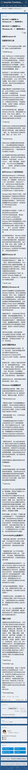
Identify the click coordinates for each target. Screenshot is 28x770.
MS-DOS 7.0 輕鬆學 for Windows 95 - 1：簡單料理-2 (7, 700)
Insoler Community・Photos (14, 2)
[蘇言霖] (4, 732)
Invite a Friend (5, 764)
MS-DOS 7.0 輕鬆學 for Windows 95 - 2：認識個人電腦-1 (20, 700)
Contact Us (12, 764)
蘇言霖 (3, 696)
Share (18, 748)
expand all (22, 708)
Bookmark (18, 764)
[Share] (25, 11)
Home (3, 758)
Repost (18, 752)
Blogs (8, 758)
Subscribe (7, 748)
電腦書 (4, 737)
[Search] (2, 2)
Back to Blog (7, 752)
